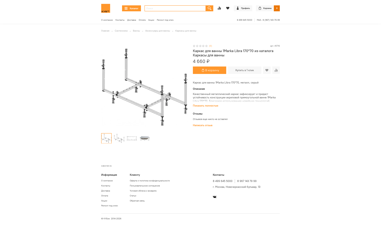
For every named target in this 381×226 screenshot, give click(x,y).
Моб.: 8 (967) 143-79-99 (268, 20)
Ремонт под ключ (165, 20)
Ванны (136, 30)
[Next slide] (183, 87)
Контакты (120, 20)
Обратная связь (137, 200)
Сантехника (121, 30)
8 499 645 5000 (244, 20)
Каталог (134, 8)
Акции (151, 20)
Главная (105, 30)
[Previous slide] (106, 87)
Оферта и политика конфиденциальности (150, 180)
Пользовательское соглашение (145, 185)
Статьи (133, 195)
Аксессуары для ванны (157, 30)
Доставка (131, 20)
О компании (107, 20)
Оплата (142, 20)
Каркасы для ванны (185, 30)
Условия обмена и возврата (143, 190)
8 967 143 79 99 (247, 181)
